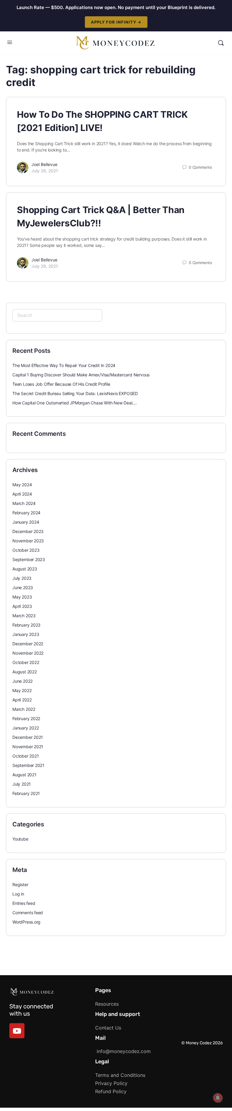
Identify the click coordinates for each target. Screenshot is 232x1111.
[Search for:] (57, 315)
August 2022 (24, 671)
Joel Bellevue (44, 164)
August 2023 (24, 568)
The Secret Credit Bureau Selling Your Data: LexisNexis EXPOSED (75, 393)
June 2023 (22, 587)
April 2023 (22, 606)
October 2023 (25, 550)
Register (20, 884)
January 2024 (25, 522)
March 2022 (23, 709)
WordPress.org (26, 921)
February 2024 (26, 512)
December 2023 (28, 531)
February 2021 (26, 793)
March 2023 (24, 615)
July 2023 (21, 578)
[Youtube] (16, 1030)
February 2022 (26, 718)
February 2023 (26, 624)
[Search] (220, 42)
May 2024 (22, 484)
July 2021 (21, 784)
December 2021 (27, 737)
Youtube (20, 838)
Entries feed (23, 903)
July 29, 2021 (44, 170)
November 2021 (27, 746)
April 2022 (22, 699)
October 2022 (25, 662)
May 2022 (21, 690)
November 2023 (28, 540)
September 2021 (28, 765)
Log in (18, 893)
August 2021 (24, 774)
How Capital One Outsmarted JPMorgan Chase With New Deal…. (74, 402)
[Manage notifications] (218, 1098)
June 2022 (22, 681)
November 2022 (28, 653)
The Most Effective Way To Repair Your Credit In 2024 (63, 365)
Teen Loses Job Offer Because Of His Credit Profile (61, 384)
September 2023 (28, 559)
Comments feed (27, 912)
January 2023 (25, 634)
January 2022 (25, 727)
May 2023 (22, 596)
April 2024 (22, 493)
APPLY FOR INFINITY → (116, 22)
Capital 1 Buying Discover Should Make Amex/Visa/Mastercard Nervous (81, 374)
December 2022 (27, 643)
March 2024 (24, 503)
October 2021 (25, 755)
